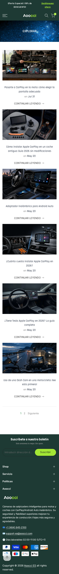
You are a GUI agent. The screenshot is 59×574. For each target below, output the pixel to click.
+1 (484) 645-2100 (16, 527)
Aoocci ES (30, 565)
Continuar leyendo (27, 103)
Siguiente (33, 413)
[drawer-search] (46, 15)
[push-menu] (4, 15)
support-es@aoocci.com (19, 533)
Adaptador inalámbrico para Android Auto (29, 206)
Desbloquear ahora (47, 5)
